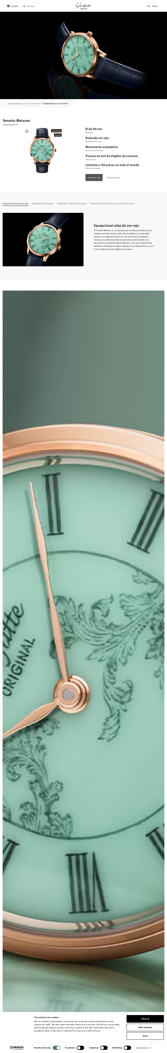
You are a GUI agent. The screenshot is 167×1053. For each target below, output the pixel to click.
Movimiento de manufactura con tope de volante (112, 203)
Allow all (145, 1019)
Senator (37, 103)
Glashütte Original (14, 103)
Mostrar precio (113, 177)
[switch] (80, 1048)
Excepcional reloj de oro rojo (15, 203)
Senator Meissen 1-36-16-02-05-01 (55, 103)
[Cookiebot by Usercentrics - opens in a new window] (16, 1048)
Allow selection (145, 1027)
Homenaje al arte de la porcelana (71, 203)
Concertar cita (94, 177)
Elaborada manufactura (42, 203)
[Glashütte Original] (83, 6)
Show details (142, 1048)
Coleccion (27, 103)
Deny (145, 1036)
